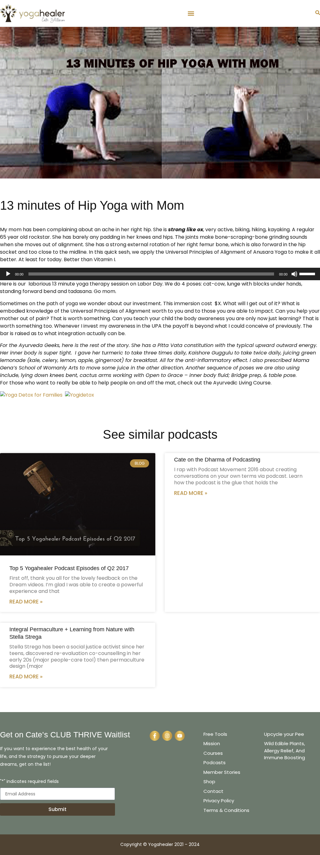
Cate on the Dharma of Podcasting (217, 460)
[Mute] (294, 274)
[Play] (8, 274)
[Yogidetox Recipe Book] (31, 394)
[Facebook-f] (155, 736)
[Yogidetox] (79, 394)
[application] (160, 274)
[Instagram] (167, 736)
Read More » (25, 601)
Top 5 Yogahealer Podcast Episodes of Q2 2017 (69, 568)
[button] (191, 13)
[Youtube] (180, 736)
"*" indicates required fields (29, 781)
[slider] (308, 273)
